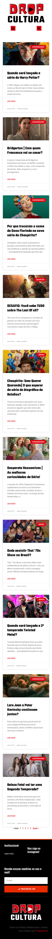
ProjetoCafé (42, 930)
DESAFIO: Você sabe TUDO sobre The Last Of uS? (25, 308)
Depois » (36, 828)
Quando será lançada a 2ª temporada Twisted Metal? (25, 630)
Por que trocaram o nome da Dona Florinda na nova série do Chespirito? (25, 231)
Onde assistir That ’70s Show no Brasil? (24, 553)
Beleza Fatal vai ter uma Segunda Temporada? (24, 787)
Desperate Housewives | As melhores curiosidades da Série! (25, 472)
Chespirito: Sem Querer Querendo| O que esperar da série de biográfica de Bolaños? (25, 387)
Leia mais (11, 101)
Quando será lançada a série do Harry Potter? (23, 75)
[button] (13, 28)
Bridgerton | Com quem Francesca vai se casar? (24, 150)
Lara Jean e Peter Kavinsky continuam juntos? (22, 710)
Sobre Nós (9, 854)
